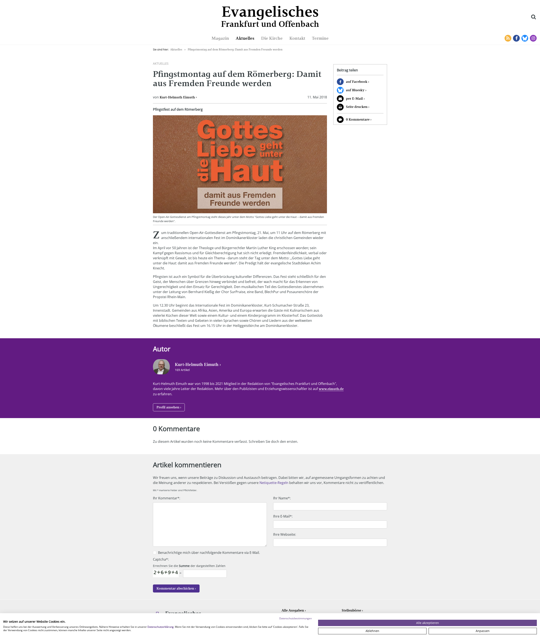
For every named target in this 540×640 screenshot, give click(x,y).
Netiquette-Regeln (273, 482)
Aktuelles (245, 38)
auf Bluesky (355, 90)
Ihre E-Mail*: (283, 516)
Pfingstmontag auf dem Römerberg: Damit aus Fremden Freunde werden (235, 49)
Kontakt (297, 38)
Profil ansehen (168, 407)
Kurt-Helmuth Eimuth (177, 97)
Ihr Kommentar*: (166, 498)
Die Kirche (272, 38)
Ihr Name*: (282, 498)
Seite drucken (356, 107)
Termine (320, 38)
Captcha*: (161, 559)
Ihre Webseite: (284, 534)
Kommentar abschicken (175, 588)
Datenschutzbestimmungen (295, 618)
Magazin (220, 38)
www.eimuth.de (331, 389)
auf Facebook (356, 82)
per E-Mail (354, 98)
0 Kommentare (358, 119)
